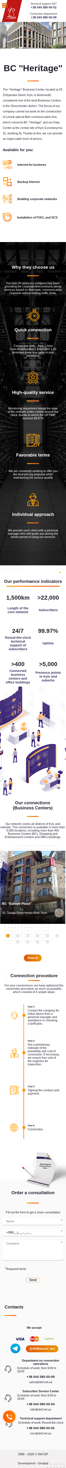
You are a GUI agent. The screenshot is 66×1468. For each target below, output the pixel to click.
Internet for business (31, 164)
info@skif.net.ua (40, 1409)
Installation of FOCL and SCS (37, 217)
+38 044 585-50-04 (41, 1404)
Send (33, 1279)
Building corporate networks (37, 199)
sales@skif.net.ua (40, 1382)
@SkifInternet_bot (42, 1348)
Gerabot (43, 1463)
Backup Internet (28, 181)
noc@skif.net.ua (40, 1433)
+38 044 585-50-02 (43, 7)
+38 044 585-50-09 (43, 17)
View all (32, 957)
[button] (8, 935)
